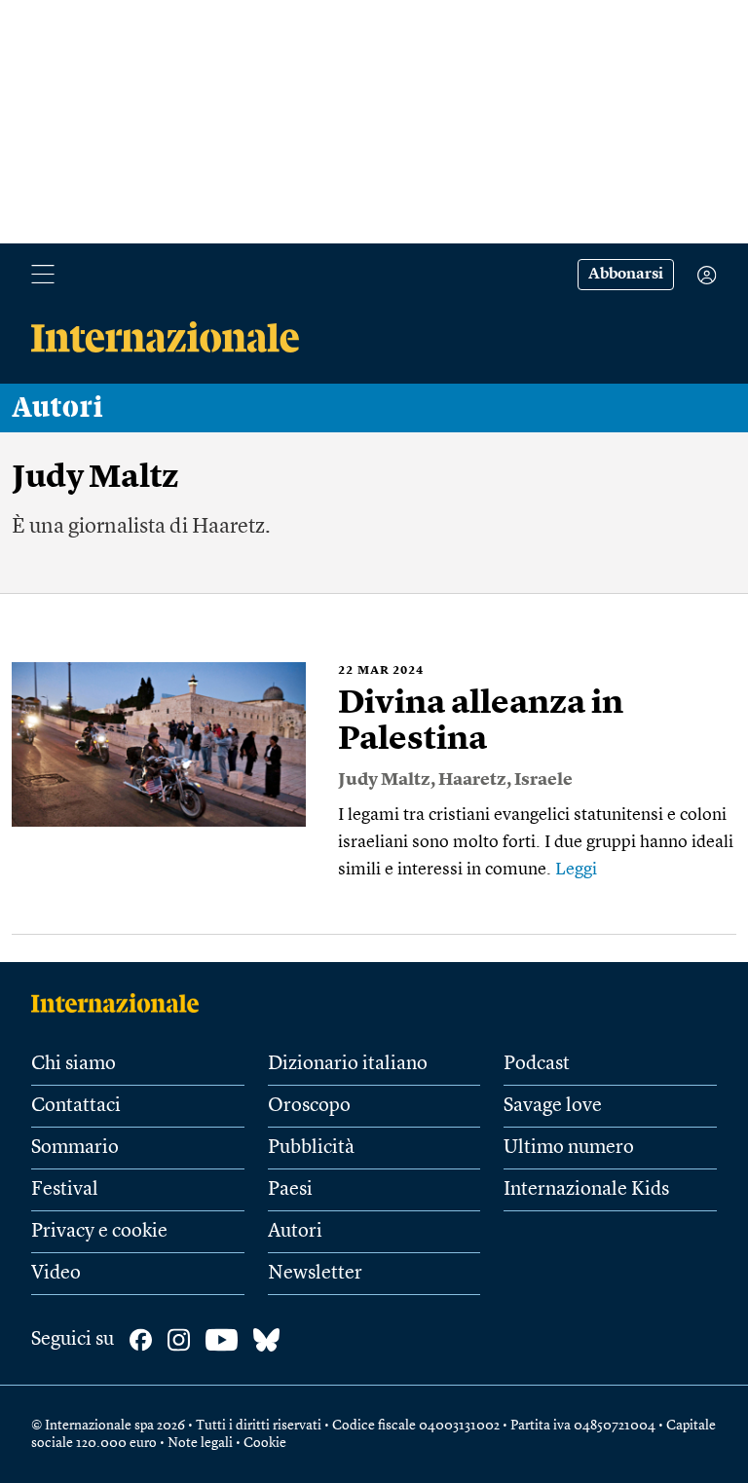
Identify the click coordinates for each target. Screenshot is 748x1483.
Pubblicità (311, 1148)
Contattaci (76, 1106)
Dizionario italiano (348, 1064)
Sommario (75, 1148)
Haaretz (472, 780)
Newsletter (315, 1273)
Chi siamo (73, 1064)
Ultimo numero (569, 1148)
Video (56, 1273)
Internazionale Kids (586, 1190)
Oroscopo (309, 1106)
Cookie (264, 1443)
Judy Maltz (384, 780)
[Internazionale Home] (121, 1003)
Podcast (537, 1064)
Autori (57, 408)
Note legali (200, 1443)
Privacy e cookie (99, 1232)
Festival (64, 1190)
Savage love (553, 1106)
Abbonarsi (625, 274)
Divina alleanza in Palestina (480, 722)
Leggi (576, 869)
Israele (543, 780)
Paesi (290, 1190)
